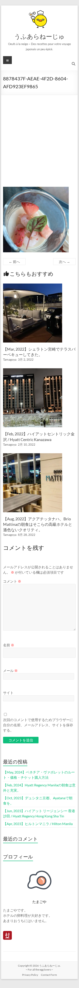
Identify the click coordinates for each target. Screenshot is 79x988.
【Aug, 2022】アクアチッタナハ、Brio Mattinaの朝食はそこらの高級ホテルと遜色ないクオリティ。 (37, 524)
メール (10, 670)
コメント (12, 581)
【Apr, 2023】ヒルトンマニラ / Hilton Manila (38, 824)
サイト (8, 692)
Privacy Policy (30, 974)
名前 (8, 645)
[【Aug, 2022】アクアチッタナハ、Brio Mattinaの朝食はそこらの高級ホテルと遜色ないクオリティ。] (32, 455)
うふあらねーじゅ (39, 36)
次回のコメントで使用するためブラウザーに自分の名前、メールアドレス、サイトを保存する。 (38, 725)
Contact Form (49, 974)
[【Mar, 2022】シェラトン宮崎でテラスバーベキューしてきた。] (32, 286)
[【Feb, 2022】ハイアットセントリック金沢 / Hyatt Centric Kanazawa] (32, 370)
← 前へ (14, 262)
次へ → (64, 262)
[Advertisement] (39, 136)
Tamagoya (9, 359)
